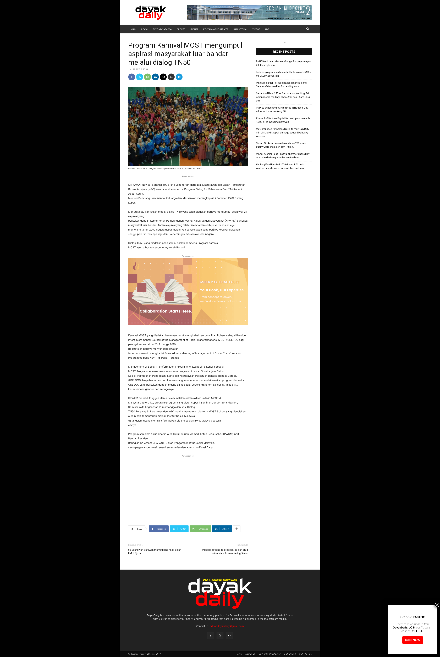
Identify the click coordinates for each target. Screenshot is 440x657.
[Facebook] (131, 77)
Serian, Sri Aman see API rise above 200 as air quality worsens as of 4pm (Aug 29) (281, 145)
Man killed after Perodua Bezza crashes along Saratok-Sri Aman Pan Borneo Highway (281, 84)
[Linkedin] (155, 77)
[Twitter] (139, 77)
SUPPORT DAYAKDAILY (270, 653)
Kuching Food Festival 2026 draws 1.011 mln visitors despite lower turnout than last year (280, 166)
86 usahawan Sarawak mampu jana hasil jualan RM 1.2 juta (154, 551)
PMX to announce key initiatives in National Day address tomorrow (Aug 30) (282, 109)
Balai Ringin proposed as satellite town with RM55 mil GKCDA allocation (283, 74)
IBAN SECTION (240, 29)
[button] (308, 29)
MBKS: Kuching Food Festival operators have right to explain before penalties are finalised (283, 156)
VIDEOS (256, 29)
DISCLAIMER (290, 653)
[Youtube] (229, 635)
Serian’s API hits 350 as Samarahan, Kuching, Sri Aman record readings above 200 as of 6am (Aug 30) (283, 97)
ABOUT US (250, 653)
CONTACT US (305, 653)
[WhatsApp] (147, 77)
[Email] (163, 77)
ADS (267, 29)
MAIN (133, 29)
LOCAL (144, 29)
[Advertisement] (188, 483)
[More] (236, 528)
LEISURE (194, 29)
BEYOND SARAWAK (162, 29)
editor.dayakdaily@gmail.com (227, 626)
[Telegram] (179, 77)
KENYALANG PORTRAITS (215, 29)
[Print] (171, 77)
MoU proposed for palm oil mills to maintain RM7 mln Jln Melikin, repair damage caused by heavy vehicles (282, 133)
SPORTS (181, 29)
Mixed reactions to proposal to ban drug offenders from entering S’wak (225, 551)
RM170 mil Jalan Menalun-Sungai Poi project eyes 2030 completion (283, 63)
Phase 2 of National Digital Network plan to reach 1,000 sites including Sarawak (283, 120)
